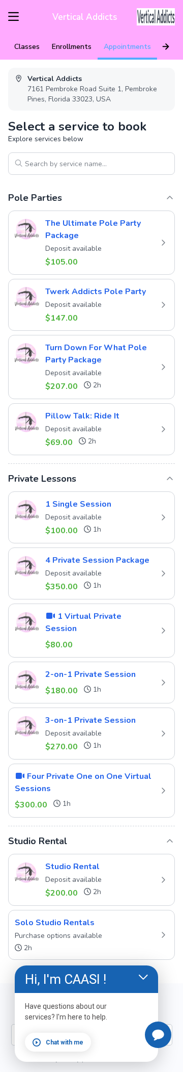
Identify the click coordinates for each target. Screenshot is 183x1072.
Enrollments (72, 46)
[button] (91, 243)
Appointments (127, 46)
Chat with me (64, 1042)
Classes (27, 46)
